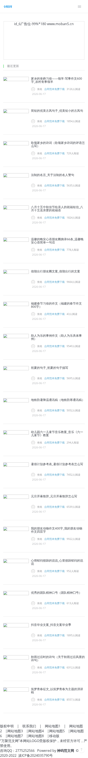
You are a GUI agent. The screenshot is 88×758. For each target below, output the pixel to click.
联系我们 (29, 726)
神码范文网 (65, 750)
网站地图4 (36, 731)
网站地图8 (36, 736)
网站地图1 (52, 726)
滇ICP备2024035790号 (35, 755)
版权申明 (7, 726)
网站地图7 (15, 736)
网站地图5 (57, 731)
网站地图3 (15, 731)
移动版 (54, 736)
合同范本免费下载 (54, 89)
